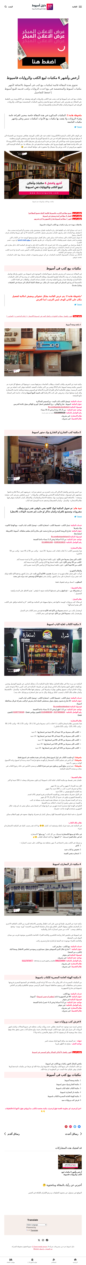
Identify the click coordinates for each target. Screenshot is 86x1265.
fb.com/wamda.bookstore (59, 407)
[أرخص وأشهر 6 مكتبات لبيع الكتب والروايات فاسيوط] (70, 1162)
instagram (43, 1240)
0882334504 (60, 961)
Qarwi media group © (39, 1246)
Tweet (79, 127)
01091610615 (59, 542)
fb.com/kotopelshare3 (60, 537)
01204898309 (46, 712)
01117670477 (27, 961)
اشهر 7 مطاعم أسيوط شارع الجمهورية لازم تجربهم (53, 219)
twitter (39, 1240)
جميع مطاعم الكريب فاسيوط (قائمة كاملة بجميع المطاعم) (50, 213)
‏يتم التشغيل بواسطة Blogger (43, 1249)
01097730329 (18, 712)
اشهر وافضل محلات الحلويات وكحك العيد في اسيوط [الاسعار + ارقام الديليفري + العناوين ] (39, 316)
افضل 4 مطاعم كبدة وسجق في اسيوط (57, 216)
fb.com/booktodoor (61, 706)
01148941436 (47, 542)
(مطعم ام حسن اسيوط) (45, 997)
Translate (34, 1230)
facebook (47, 1240)
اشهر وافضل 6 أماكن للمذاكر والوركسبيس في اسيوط (52, 1052)
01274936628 (59, 712)
